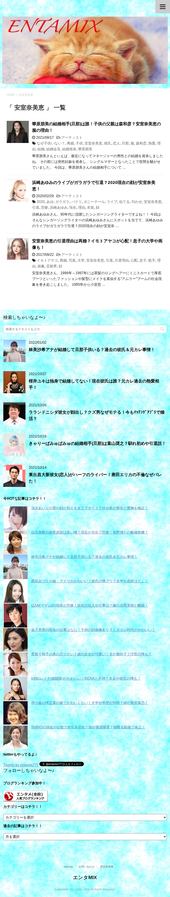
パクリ (76, 202)
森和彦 (141, 143)
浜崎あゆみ (59, 207)
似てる (124, 202)
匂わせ (136, 202)
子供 (79, 143)
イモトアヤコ (47, 260)
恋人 (116, 143)
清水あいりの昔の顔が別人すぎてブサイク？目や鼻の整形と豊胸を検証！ (89, 508)
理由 (81, 207)
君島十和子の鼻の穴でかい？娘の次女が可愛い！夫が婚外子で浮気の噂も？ (91, 654)
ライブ (112, 202)
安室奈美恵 (93, 143)
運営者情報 (106, 866)
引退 (35, 207)
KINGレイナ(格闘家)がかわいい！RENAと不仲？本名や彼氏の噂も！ (86, 678)
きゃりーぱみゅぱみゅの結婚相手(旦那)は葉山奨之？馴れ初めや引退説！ (97, 443)
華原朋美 (85, 149)
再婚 (70, 143)
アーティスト (72, 137)
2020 (41, 202)
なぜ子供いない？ (51, 143)
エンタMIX (85, 877)
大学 (81, 260)
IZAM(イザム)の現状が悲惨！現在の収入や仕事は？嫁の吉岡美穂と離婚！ (89, 605)
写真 (72, 260)
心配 (134, 260)
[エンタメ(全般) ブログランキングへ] (25, 799)
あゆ (50, 202)
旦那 (125, 143)
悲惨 (44, 207)
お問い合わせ (87, 866)
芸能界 (51, 266)
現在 (72, 207)
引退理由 (122, 260)
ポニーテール (94, 202)
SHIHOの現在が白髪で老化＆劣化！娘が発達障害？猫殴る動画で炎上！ (88, 727)
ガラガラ (62, 202)
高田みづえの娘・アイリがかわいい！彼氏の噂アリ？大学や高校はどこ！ (89, 581)
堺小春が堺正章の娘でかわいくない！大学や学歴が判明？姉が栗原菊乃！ (89, 703)
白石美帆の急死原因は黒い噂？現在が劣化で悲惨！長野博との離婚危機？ (89, 532)
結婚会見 (53, 149)
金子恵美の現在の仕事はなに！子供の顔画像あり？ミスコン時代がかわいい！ (93, 630)
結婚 (40, 149)
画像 (40, 266)
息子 (143, 260)
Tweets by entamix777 (21, 765)
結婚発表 (69, 149)
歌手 (151, 260)
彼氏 (107, 143)
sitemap (68, 866)
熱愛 (151, 143)
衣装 (90, 207)
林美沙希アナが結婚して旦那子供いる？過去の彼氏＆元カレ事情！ (92, 349)
